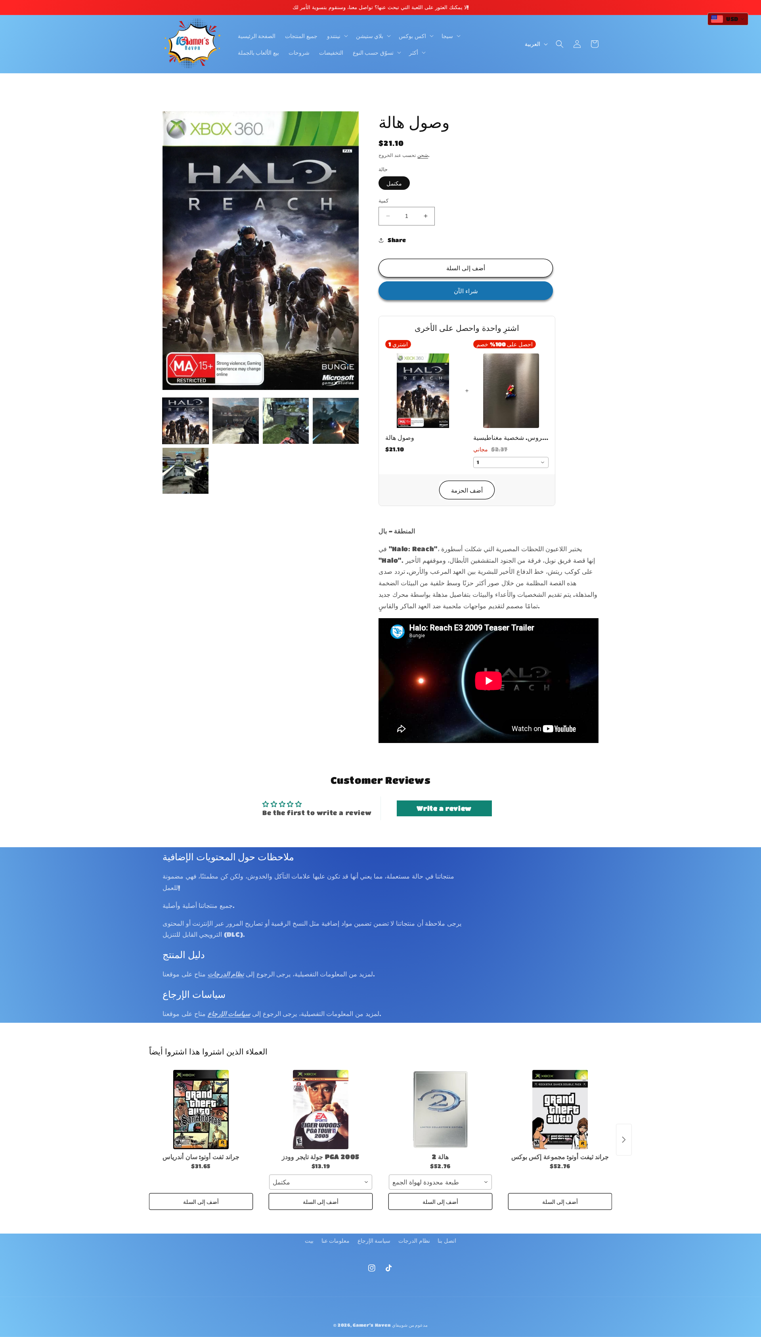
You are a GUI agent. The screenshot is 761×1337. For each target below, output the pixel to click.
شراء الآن (466, 290)
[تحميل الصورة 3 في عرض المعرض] (286, 421)
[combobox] (511, 462)
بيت (309, 1240)
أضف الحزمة (467, 490)
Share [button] (397, 240)
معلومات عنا (335, 1240)
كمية (383, 200)
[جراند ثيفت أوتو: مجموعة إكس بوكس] (560, 1109)
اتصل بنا (447, 1240)
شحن (422, 155)
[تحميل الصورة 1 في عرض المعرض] (185, 421)
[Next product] (624, 1140)
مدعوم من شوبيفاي (410, 1324)
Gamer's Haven (371, 1324)
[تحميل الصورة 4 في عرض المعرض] (336, 421)
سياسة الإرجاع (374, 1240)
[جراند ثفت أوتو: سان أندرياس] (200, 1109)
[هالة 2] (440, 1109)
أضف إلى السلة (201, 1201)
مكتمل (394, 183)
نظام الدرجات (414, 1240)
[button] (336, 35)
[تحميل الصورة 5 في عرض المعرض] (185, 471)
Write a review (444, 808)
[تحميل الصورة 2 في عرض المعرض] (235, 421)
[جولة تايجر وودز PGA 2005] (320, 1109)
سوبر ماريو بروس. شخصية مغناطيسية (511, 437)
